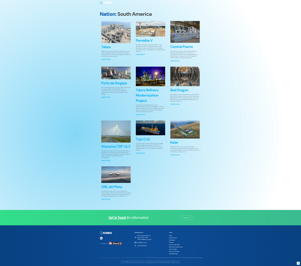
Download (172, 240)
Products (184, 2)
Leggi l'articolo (105, 59)
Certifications (173, 238)
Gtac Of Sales (173, 249)
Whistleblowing (173, 254)
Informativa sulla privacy (176, 247)
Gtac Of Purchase (174, 251)
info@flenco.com (142, 242)
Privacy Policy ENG (174, 244)
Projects (177, 2)
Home (162, 2)
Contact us (198, 2)
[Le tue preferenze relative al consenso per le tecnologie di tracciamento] (298, 263)
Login (170, 235)
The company (170, 2)
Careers (190, 2)
